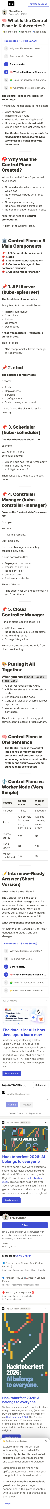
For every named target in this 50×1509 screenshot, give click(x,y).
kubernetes (39, 31)
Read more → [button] (12, 1073)
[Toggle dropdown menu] (46, 1001)
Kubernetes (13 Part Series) (20, 40)
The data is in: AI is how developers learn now (23, 1032)
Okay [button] (8, 1503)
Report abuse (35, 1113)
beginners (25, 31)
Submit (12, 1104)
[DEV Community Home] (11, 4)
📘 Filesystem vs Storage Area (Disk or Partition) (23, 1266)
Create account (38, 3)
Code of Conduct (16, 1113)
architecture (10, 31)
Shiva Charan (16, 11)
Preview (26, 1104)
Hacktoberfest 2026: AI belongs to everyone (23, 1159)
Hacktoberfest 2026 (17, 1417)
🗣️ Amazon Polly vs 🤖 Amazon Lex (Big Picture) (23, 1281)
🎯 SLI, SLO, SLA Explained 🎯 (18, 1295)
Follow (25, 1225)
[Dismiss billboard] (46, 1441)
